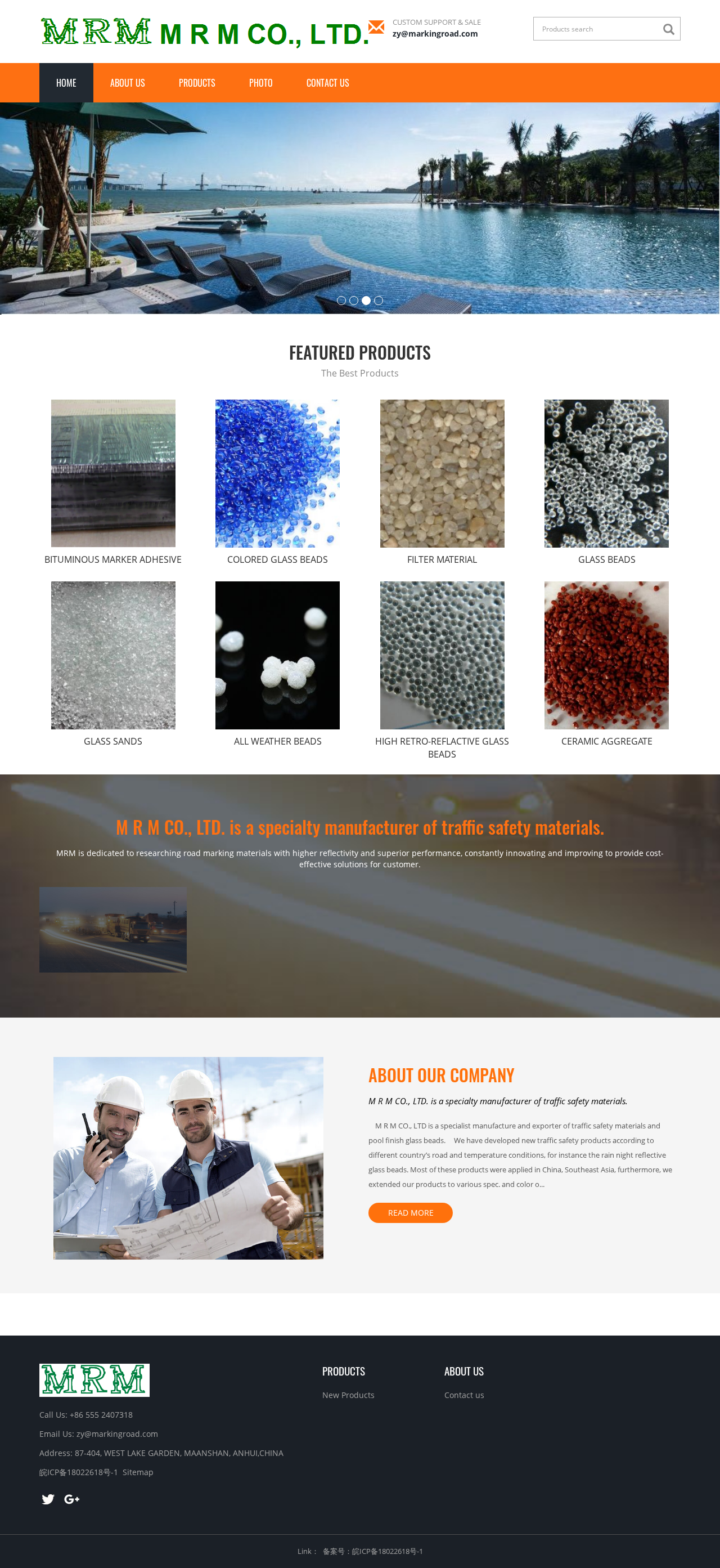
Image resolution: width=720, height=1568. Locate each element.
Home (66, 82)
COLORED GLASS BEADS (277, 559)
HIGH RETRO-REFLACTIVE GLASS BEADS (442, 747)
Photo (261, 82)
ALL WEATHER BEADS (278, 741)
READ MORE (411, 1212)
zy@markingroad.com (435, 33)
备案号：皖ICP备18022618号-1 (373, 1551)
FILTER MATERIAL (442, 559)
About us (127, 82)
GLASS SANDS (113, 741)
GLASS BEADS (607, 559)
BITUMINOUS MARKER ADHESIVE (113, 559)
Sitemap (138, 1472)
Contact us (328, 82)
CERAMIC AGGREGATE (606, 741)
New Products (348, 1395)
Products (197, 82)
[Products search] (671, 29)
